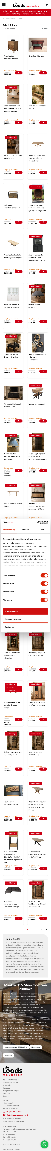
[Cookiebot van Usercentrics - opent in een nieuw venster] (36, 522)
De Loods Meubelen (9, 18)
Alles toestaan (11, 611)
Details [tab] (25, 529)
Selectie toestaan (13, 619)
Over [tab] (42, 529)
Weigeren (9, 627)
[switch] (44, 583)
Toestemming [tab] (9, 529)
